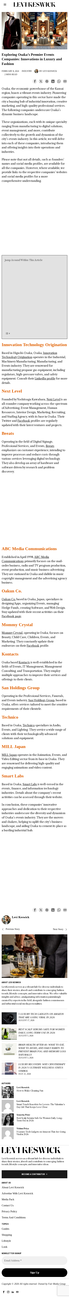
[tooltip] (34, 81)
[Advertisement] (34, 220)
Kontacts (10, 654)
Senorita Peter (23, 1115)
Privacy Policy (9, 1211)
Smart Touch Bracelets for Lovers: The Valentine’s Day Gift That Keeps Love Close (41, 1105)
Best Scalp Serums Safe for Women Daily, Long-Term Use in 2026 (41, 1031)
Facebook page (11, 616)
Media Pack (8, 1199)
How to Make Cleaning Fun (30, 1090)
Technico (10, 717)
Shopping (7, 1234)
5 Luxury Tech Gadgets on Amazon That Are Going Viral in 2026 (41, 1015)
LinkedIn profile (45, 378)
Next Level (12, 391)
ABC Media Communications (29, 548)
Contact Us (8, 1205)
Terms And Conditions (14, 1217)
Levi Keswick (50, 71)
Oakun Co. (12, 591)
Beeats (8, 433)
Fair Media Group (56, 1284)
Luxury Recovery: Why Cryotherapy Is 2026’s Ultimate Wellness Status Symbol (41, 1067)
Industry (27, 71)
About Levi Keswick (13, 1187)
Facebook (23, 420)
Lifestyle (6, 1240)
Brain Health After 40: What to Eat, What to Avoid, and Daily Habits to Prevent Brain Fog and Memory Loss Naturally (42, 1049)
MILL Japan (13, 746)
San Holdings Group (21, 687)
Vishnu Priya (23, 1128)
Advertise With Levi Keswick (17, 1193)
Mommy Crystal (17, 624)
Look (4, 1246)
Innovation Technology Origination (34, 344)
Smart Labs (13, 776)
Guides (5, 1228)
